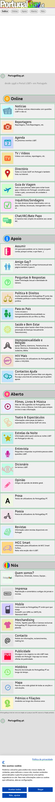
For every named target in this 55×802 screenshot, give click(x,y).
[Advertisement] (27, 44)
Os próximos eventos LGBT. (26, 139)
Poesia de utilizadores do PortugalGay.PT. (31, 512)
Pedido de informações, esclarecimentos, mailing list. (31, 638)
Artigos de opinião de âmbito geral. (29, 481)
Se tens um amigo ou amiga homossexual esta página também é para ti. (33, 264)
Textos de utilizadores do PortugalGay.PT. (31, 497)
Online (15, 11)
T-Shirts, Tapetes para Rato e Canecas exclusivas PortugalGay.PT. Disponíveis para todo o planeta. (33, 624)
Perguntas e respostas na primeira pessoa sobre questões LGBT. (34, 451)
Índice (5, 11)
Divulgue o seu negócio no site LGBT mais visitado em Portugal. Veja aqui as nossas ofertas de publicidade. (31, 655)
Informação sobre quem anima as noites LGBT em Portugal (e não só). (33, 435)
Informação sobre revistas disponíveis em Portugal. (31, 529)
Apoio (24, 11)
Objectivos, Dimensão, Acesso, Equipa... (30, 574)
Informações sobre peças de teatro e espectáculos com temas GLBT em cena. (30, 420)
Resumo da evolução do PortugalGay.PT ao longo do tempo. (32, 669)
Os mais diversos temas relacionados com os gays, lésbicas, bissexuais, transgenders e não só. (33, 204)
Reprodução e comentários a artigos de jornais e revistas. (34, 591)
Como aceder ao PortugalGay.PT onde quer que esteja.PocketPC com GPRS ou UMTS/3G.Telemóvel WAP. (34, 609)
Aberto (34, 11)
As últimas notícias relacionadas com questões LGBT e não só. (33, 109)
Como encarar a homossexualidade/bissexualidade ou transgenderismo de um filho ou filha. (30, 312)
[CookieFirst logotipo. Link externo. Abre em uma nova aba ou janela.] (3, 762)
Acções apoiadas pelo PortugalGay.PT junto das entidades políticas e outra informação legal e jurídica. (34, 297)
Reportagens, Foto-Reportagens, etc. (29, 123)
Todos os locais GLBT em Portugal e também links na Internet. (32, 171)
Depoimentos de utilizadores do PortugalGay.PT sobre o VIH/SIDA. (34, 358)
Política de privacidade (42, 759)
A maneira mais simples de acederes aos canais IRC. (33, 218)
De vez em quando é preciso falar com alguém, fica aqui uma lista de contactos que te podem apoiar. (33, 375)
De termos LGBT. (21, 465)
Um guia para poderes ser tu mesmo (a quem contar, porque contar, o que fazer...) (33, 249)
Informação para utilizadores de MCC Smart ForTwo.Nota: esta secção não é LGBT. (32, 546)
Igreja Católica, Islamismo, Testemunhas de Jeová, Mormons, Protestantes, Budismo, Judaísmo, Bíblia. (32, 345)
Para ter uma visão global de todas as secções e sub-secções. (33, 685)
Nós (43, 11)
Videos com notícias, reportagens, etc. (30, 154)
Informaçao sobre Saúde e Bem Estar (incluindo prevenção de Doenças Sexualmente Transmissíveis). (33, 328)
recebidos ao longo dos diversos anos (30, 699)
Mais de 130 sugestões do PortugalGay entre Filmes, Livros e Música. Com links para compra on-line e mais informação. (33, 405)
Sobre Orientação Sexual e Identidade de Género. (31, 280)
